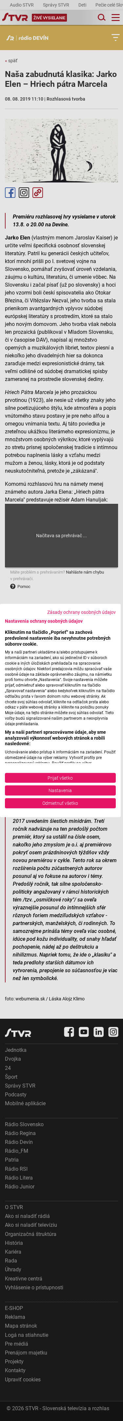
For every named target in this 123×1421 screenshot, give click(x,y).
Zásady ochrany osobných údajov (81, 612)
